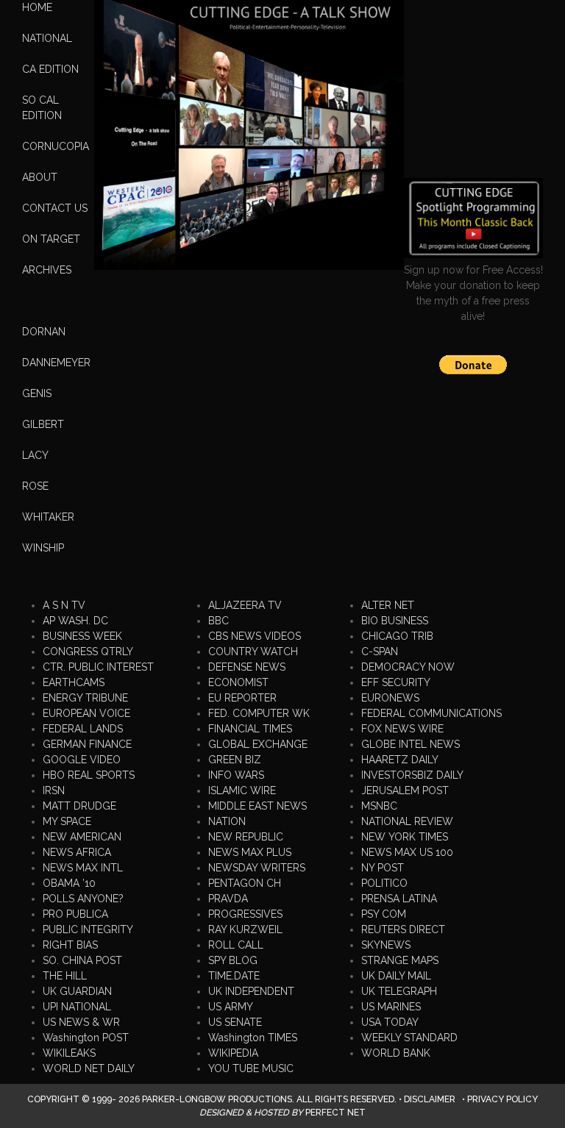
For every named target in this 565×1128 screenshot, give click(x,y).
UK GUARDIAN (77, 991)
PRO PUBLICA (75, 914)
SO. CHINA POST (82, 960)
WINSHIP (43, 548)
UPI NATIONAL (77, 1007)
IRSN (54, 790)
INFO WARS (236, 775)
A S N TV (64, 605)
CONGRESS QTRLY (88, 651)
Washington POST (86, 1037)
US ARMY (230, 1007)
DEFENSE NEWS (246, 667)
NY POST (382, 868)
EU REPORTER (242, 698)
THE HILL (65, 976)
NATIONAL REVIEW (407, 821)
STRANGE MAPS (399, 960)
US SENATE (235, 1022)
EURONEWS (390, 698)
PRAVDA (228, 898)
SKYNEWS (386, 945)
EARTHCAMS (73, 682)
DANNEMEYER (56, 362)
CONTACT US (55, 208)
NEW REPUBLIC (245, 837)
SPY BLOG (232, 960)
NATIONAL (47, 38)
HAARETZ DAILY (399, 759)
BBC (218, 621)
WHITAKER (48, 517)
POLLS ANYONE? (83, 898)
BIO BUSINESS (394, 621)
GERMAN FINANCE (87, 744)
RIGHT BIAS (70, 945)
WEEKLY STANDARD (409, 1037)
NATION (227, 821)
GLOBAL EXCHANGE (258, 744)
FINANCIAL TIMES (250, 729)
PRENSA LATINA (399, 898)
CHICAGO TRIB (397, 636)
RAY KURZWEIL (245, 929)
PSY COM (383, 914)
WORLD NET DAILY (89, 1068)
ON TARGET (51, 239)
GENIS (36, 393)
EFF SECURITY (395, 682)
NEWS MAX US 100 (407, 852)
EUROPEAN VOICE (86, 713)
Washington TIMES (252, 1037)
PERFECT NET (335, 1112)
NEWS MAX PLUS (249, 852)
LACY (35, 455)
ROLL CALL (235, 945)
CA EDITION (50, 69)
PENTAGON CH (244, 883)
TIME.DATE (234, 976)
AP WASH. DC (75, 621)
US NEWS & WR (81, 1022)
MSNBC (379, 806)
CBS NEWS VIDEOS (254, 636)
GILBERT (43, 424)
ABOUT (39, 177)
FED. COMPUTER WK (259, 713)
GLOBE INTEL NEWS (410, 744)
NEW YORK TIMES (404, 837)
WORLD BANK (395, 1053)
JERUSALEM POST (405, 790)
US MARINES (391, 1007)
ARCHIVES (46, 270)
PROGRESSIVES (245, 914)
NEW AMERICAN (82, 837)
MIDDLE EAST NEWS (257, 806)
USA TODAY (390, 1022)
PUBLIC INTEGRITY (88, 929)
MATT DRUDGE (79, 806)
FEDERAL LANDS (83, 729)
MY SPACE (67, 821)
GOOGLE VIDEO (82, 759)
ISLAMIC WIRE (242, 790)
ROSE (35, 486)
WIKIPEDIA (233, 1053)
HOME (37, 7)
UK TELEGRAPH (399, 991)
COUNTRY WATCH (253, 651)
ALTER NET (387, 605)
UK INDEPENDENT (251, 991)
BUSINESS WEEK (82, 636)
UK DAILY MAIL (396, 976)
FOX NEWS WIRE (402, 729)
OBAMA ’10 (69, 883)
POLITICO (384, 883)
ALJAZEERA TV (245, 605)
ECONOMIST (238, 682)
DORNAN (43, 332)
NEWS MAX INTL (83, 868)
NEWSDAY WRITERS (256, 868)
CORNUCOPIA (55, 146)
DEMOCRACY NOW (408, 667)
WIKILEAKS (69, 1053)
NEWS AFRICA (77, 852)
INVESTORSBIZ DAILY (412, 775)
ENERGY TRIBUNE (85, 698)
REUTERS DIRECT (403, 929)
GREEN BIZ (234, 759)
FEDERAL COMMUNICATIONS (431, 713)
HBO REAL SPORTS (89, 775)
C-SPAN (379, 651)
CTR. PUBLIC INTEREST (98, 667)
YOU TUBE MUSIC (251, 1068)
